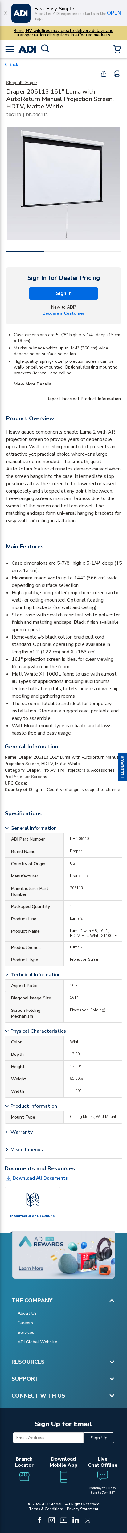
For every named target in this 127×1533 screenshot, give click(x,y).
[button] (122, 767)
